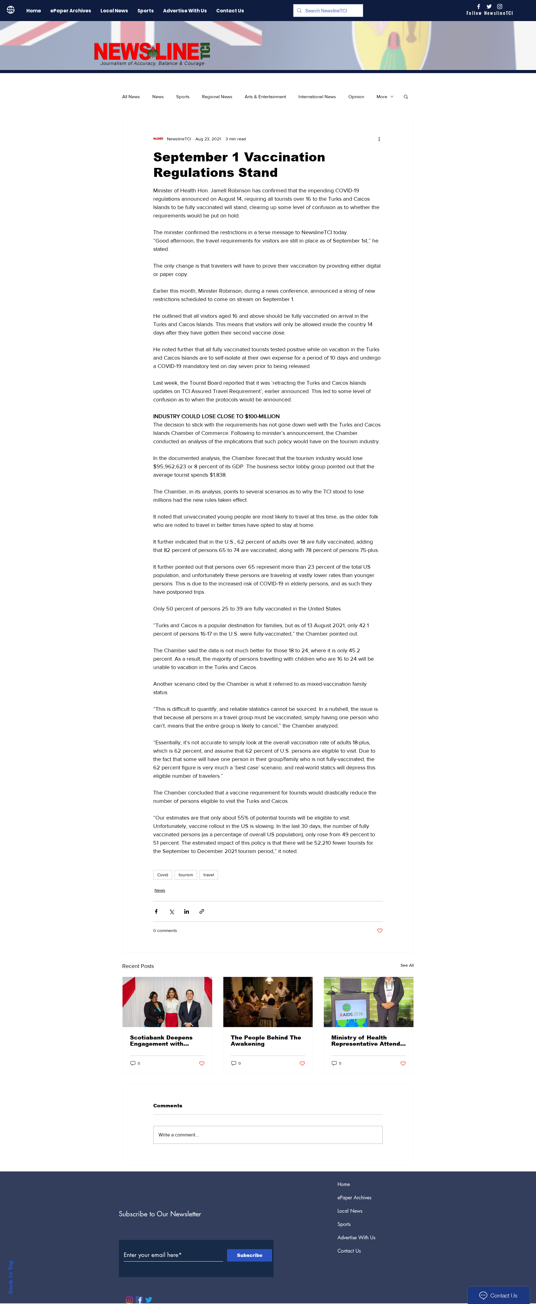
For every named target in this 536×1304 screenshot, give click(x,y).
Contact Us (349, 1251)
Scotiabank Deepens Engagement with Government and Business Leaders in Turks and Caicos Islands (161, 1041)
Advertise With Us (356, 1237)
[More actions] (379, 138)
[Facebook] (139, 1299)
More (382, 96)
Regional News (217, 96)
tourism (186, 874)
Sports (183, 96)
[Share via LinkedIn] (187, 911)
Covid (162, 874)
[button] (406, 96)
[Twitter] (148, 1299)
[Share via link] (202, 911)
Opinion (356, 96)
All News (131, 96)
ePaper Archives (354, 1197)
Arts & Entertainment (265, 96)
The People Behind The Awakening (266, 1041)
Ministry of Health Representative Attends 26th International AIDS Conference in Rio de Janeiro (367, 1041)
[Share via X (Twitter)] (171, 911)
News (158, 96)
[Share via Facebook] (156, 911)
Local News (349, 1211)
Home (343, 1184)
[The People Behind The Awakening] (268, 1002)
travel (208, 874)
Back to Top (11, 1277)
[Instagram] (499, 6)
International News (317, 96)
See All (407, 965)
